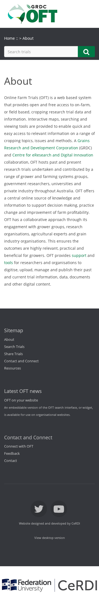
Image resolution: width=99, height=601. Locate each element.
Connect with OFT (18, 446)
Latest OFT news (23, 391)
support (79, 255)
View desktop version (49, 538)
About (9, 339)
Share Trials (13, 354)
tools (8, 262)
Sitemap (13, 330)
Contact (10, 460)
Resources (12, 368)
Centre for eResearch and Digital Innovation (52, 155)
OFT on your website (21, 400)
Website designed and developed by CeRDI (49, 523)
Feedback (12, 453)
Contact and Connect (21, 361)
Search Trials (14, 346)
